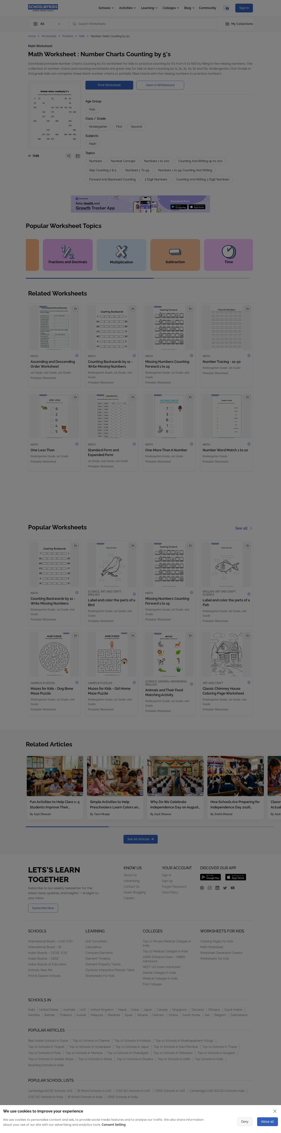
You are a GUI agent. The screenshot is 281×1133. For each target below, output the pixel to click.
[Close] (245, 529)
